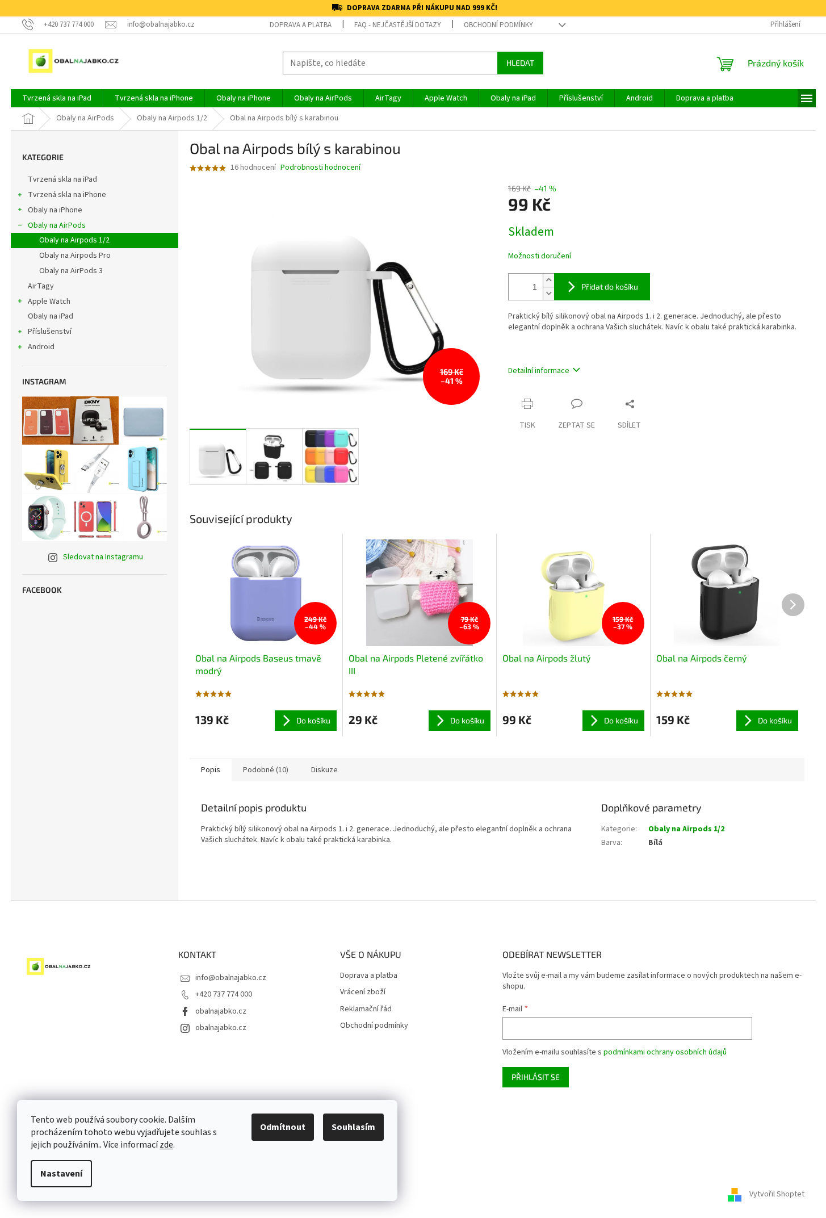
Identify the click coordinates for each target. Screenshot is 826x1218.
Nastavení (61, 1173)
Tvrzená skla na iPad (62, 179)
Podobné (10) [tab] (265, 770)
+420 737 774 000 (223, 994)
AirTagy (41, 286)
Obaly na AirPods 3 (71, 271)
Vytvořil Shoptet (776, 1194)
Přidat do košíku (609, 286)
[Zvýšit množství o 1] (548, 280)
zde (166, 1145)
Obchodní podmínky (498, 25)
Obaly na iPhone (55, 210)
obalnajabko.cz (220, 1011)
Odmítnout (282, 1127)
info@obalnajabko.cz (230, 977)
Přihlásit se (535, 1077)
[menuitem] (57, 98)
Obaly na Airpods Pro (75, 255)
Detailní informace (538, 370)
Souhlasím (353, 1127)
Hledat (520, 63)
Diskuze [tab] (324, 770)
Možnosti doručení (539, 256)
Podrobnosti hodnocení (320, 167)
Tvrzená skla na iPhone (67, 194)
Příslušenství (50, 331)
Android (41, 347)
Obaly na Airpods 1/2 (74, 240)
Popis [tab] (210, 770)
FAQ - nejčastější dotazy (397, 25)
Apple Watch (49, 301)
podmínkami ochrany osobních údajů (665, 1052)
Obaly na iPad (51, 316)
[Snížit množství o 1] (548, 293)
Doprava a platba (301, 25)
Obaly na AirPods (57, 225)
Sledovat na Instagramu (103, 557)
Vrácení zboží (362, 992)
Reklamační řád (366, 1009)
